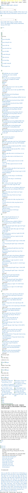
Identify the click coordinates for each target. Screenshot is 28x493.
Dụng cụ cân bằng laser (14, 480)
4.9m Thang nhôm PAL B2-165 (9, 319)
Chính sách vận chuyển (7, 458)
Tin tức (10, 491)
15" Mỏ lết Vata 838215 (7, 138)
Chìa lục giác (4, 473)
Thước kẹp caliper (15, 482)
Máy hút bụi (8, 485)
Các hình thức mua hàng (8, 465)
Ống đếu (3, 476)
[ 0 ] (2, 8)
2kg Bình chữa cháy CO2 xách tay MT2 (11, 331)
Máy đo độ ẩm (6, 482)
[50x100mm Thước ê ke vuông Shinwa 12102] (20, 381)
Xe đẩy (11, 486)
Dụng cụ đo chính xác (6, 48)
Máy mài (9, 479)
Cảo (13, 473)
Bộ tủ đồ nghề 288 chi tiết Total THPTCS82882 (13, 143)
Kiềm (25, 474)
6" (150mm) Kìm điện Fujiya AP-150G (11, 184)
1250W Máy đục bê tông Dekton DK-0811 (12, 113)
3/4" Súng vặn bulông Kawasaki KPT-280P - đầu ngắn (8, 394)
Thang (2, 485)
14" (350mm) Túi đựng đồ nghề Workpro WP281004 (8, 385)
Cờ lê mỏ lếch (18, 473)
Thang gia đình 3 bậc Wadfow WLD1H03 (12, 299)
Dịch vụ (2, 491)
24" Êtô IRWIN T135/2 (7, 388)
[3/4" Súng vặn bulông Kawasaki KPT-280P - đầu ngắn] (20, 394)
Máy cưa (7, 477)
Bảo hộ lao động (5, 60)
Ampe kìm (15, 488)
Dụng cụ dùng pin (7, 474)
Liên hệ (15, 491)
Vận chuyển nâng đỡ (6, 63)
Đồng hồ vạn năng (8, 489)
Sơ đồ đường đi (5, 467)
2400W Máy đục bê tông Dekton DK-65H (11, 109)
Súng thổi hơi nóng (17, 479)
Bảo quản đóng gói (5, 54)
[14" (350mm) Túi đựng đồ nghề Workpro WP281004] (20, 385)
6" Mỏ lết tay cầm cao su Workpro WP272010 (13, 189)
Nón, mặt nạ (13, 483)
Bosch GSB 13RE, (4, 12)
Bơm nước (21, 485)
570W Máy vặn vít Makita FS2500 (10, 118)
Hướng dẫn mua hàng (7, 462)
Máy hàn (10, 488)
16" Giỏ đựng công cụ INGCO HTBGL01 (11, 223)
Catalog (6, 491)
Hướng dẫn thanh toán (7, 464)
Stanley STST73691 (22, 13)
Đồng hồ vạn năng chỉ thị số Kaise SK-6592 (8, 390)
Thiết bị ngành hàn (5, 66)
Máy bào (15, 476)
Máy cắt (20, 476)
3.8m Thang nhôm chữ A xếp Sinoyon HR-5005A (13, 305)
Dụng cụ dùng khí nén (6, 42)
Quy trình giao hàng (7, 459)
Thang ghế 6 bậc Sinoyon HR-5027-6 (11, 314)
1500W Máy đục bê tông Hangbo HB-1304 (12, 131)
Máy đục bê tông (22, 477)
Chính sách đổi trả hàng (8, 461)
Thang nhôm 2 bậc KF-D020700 (10, 343)
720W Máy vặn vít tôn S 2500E (9, 75)
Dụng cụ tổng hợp (17, 474)
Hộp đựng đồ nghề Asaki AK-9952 (10, 276)
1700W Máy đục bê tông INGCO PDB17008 (12, 122)
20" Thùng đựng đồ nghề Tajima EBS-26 (11, 280)
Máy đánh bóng (13, 477)
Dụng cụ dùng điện (5, 39)
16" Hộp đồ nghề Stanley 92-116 (10, 218)
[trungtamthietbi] (7, 370)
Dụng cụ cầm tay (5, 45)
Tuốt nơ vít (9, 476)
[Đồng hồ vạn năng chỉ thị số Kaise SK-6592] (20, 390)
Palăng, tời (5, 486)
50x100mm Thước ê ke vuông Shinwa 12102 (7, 381)
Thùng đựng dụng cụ (19, 486)
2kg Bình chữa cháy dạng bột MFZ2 (10, 351)
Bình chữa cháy (5, 483)
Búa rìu (10, 473)
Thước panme (23, 482)
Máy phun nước (15, 485)
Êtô (23, 474)
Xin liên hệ (4, 76)
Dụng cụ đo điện (5, 51)
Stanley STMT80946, (12, 13)
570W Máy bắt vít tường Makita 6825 (11, 127)
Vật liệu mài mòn (5, 57)
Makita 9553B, (3, 13)
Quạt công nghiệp (22, 483)
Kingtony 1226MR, (13, 12)
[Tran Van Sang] (7, 362)
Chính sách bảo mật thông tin (9, 456)
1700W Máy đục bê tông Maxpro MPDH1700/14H (14, 97)
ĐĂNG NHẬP (10, 5)
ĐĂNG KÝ (3, 5)
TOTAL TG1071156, (22, 12)
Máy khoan (4, 479)
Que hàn (6, 488)
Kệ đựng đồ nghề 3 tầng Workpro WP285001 (13, 257)
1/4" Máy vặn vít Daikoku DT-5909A (10, 79)
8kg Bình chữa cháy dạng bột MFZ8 (10, 347)
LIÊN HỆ (15, 5)
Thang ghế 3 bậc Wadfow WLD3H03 (10, 310)
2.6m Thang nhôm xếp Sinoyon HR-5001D (12, 295)
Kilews (3, 84)
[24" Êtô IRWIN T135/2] (20, 388)
